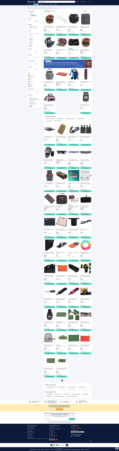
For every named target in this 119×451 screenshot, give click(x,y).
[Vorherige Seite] (60, 380)
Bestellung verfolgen (30, 427)
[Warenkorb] (91, 2)
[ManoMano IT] (52, 439)
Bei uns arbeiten (30, 435)
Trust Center (52, 449)
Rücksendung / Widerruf (31, 428)
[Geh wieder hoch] (90, 441)
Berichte (82, 449)
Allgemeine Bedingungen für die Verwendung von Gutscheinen (37, 438)
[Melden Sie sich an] (89, 2)
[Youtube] (76, 436)
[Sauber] (74, 1)
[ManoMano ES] (56, 439)
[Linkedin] (71, 436)
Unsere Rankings (51, 430)
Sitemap (38, 449)
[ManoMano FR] (50, 439)
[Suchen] (38, 1)
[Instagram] (78, 436)
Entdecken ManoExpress (53, 435)
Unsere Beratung (51, 427)
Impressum (42, 449)
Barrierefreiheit (86, 449)
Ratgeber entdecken (78, 66)
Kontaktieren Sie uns (30, 431)
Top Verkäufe (51, 434)
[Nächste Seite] (75, 380)
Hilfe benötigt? (29, 430)
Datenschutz (47, 449)
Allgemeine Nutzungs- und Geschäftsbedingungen (63, 449)
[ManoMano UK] (54, 439)
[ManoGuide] (116, 448)
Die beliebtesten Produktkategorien (54, 428)
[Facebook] (74, 436)
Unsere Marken (51, 431)
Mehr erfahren (68, 422)
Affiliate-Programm (30, 437)
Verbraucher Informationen (75, 449)
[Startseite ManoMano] (32, 2)
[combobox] (87, 11)
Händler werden (29, 434)
